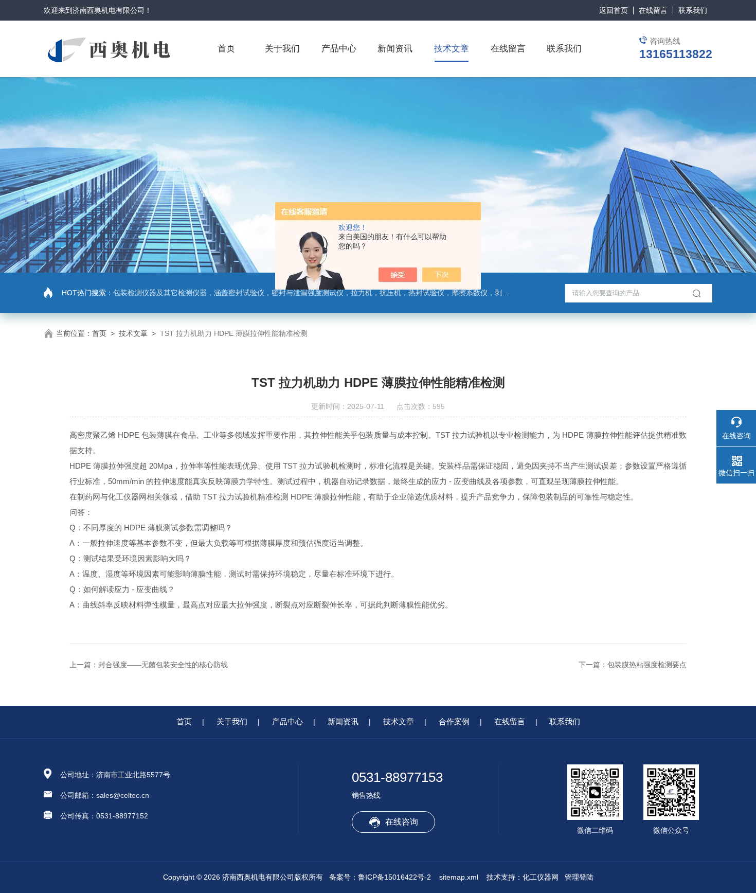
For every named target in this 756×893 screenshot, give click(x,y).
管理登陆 (579, 877)
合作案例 (454, 721)
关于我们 (282, 48)
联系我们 (692, 10)
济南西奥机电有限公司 (109, 10)
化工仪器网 (541, 877)
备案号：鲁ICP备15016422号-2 (380, 877)
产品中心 (338, 48)
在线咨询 (401, 821)
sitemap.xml (458, 877)
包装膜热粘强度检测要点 (647, 664)
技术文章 (451, 48)
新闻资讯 (394, 48)
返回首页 (613, 10)
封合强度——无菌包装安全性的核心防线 (163, 664)
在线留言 (653, 10)
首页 (226, 48)
